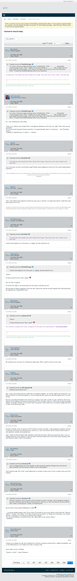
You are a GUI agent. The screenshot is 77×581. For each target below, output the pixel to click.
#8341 (69, 60)
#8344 (69, 198)
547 (46, 563)
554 (52, 563)
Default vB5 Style (9, 570)
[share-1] (71, 55)
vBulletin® (65, 574)
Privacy (62, 570)
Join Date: (13, 55)
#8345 (69, 230)
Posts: (12, 56)
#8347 (69, 311)
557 (70, 563)
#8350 (69, 426)
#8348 (69, 359)
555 (58, 563)
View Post (32, 64)
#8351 (69, 459)
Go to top (70, 570)
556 (64, 563)
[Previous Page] (54, 43)
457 (34, 563)
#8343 (69, 154)
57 (28, 563)
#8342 (69, 107)
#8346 (69, 263)
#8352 (69, 494)
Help (47, 570)
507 (40, 563)
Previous (16, 563)
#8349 (69, 383)
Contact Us (54, 570)
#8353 (69, 540)
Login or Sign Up (67, 1)
